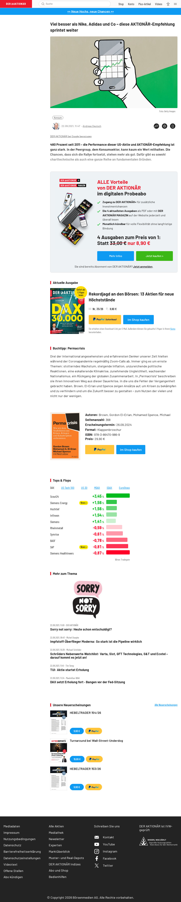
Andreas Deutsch (92, 126)
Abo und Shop (58, 870)
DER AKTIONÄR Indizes (65, 864)
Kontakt (108, 837)
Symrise (54, 534)
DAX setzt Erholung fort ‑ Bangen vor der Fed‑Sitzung (87, 682)
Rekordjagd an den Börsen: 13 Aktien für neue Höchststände (131, 296)
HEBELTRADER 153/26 (85, 769)
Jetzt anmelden (143, 266)
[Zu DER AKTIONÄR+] (144, 4)
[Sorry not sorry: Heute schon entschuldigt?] (113, 599)
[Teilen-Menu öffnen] (156, 126)
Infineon (54, 515)
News (83, 502)
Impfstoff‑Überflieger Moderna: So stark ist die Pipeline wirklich (96, 641)
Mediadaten (12, 826)
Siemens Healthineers (62, 553)
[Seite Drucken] (164, 126)
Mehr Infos (115, 256)
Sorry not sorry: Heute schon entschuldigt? (81, 629)
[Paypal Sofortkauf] (99, 449)
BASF (52, 541)
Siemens (54, 522)
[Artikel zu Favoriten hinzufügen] (172, 126)
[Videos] (158, 4)
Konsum (58, 117)
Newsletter (56, 839)
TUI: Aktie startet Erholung (69, 670)
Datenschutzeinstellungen (22, 858)
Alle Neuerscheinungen (166, 704)
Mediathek (56, 832)
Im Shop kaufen (138, 320)
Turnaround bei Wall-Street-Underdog (96, 740)
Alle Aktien (56, 826)
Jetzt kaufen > (154, 256)
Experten (55, 845)
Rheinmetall (56, 528)
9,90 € (77, 731)
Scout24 (54, 496)
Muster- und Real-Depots (66, 858)
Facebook (109, 858)
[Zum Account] (131, 4)
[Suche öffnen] (43, 4)
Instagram (110, 851)
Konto (172, 328)
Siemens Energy (59, 503)
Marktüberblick (59, 851)
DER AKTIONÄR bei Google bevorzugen (71, 136)
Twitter (108, 865)
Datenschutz (12, 845)
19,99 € (77, 759)
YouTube (109, 844)
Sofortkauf (111, 319)
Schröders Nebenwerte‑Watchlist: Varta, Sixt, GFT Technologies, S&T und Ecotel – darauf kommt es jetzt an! (109, 655)
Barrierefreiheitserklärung (22, 851)
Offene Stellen (13, 871)
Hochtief (54, 509)
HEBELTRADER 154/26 (85, 713)
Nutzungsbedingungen (20, 839)
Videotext (10, 864)
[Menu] (176, 4)
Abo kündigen (13, 877)
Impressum (11, 832)
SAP (52, 547)
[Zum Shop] (121, 4)
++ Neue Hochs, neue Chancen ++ (90, 11)
